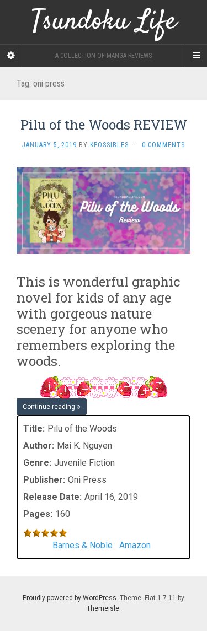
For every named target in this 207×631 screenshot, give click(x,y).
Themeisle (103, 608)
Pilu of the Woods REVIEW (103, 124)
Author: (38, 445)
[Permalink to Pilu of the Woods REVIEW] (103, 209)
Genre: (37, 462)
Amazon (135, 545)
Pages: (37, 514)
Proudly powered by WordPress (69, 598)
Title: (34, 428)
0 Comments (163, 145)
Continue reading (50, 407)
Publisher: (44, 479)
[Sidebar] (11, 56)
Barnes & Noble (82, 545)
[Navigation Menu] (196, 56)
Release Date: (52, 497)
